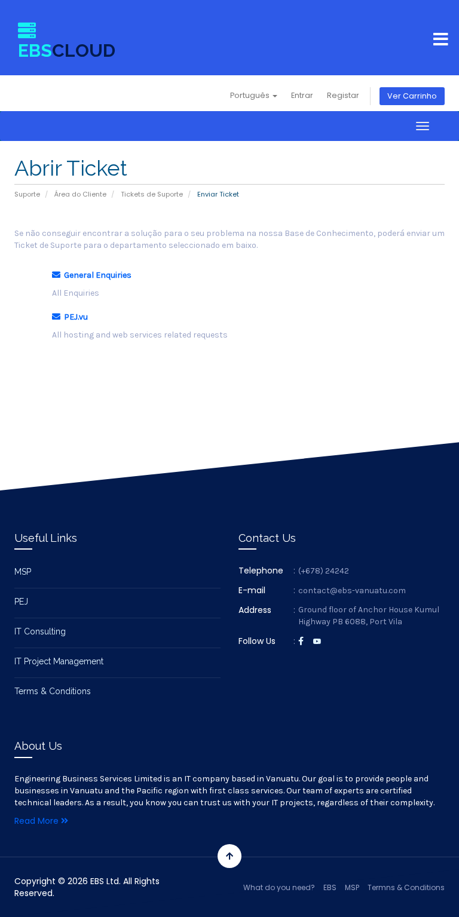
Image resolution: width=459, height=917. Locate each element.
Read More (37, 821)
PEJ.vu (74, 317)
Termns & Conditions (406, 887)
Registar (343, 95)
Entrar (302, 95)
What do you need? (279, 887)
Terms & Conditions (52, 691)
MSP (22, 571)
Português (250, 95)
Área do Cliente (80, 194)
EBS (329, 887)
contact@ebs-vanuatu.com (352, 590)
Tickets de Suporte (152, 194)
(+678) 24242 (323, 571)
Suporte (27, 194)
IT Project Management (58, 661)
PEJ (21, 601)
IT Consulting (40, 631)
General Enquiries (95, 275)
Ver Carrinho (412, 96)
